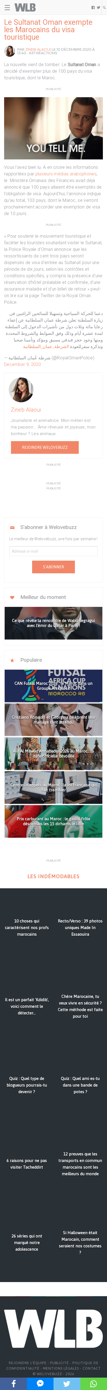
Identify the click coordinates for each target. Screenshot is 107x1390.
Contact (92, 1368)
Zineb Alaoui (38, 49)
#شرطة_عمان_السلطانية (46, 346)
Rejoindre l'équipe (28, 1363)
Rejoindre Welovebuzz (45, 447)
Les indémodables (53, 876)
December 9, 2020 (22, 364)
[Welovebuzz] (25, 7)
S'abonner (53, 567)
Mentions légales (61, 1368)
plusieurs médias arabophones (66, 174)
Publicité (59, 1363)
